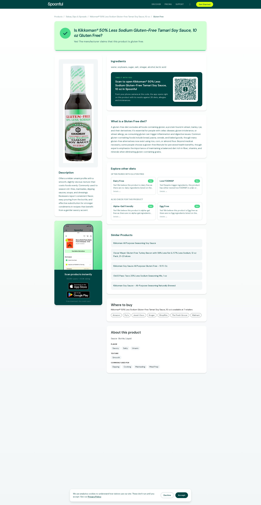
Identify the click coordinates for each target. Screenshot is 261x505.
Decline (167, 495)
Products (58, 16)
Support (180, 4)
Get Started (204, 4)
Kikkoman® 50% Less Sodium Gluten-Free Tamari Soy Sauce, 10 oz (120, 16)
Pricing (168, 4)
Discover (156, 4)
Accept (181, 495)
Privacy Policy (94, 496)
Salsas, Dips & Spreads (76, 16)
